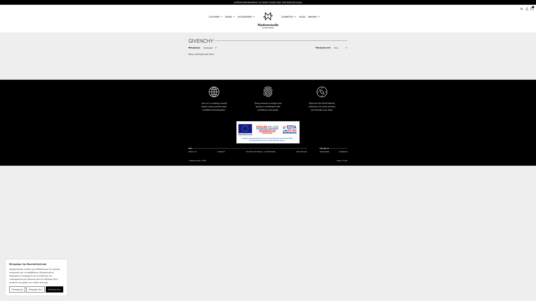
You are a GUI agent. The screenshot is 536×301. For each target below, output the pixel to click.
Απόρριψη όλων (35, 289)
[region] (36, 277)
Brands (312, 17)
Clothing (214, 17)
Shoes (228, 17)
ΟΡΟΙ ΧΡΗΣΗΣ (301, 152)
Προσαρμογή (17, 289)
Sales (302, 17)
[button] (522, 9)
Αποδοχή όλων (54, 289)
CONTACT (221, 152)
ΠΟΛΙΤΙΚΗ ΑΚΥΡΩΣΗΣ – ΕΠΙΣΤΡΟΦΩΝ (260, 152)
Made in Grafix (342, 160)
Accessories (245, 17)
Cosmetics (287, 17)
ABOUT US (192, 152)
